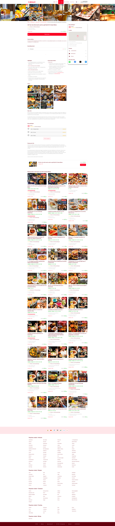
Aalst (30, 472)
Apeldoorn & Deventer (32, 448)
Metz (58, 507)
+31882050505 (77, 524)
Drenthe (44, 447)
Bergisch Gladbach (32, 494)
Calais (30, 511)
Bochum (30, 496)
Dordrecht (44, 445)
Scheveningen (60, 466)
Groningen (45, 461)
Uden (73, 447)
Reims (59, 512)
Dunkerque (45, 507)
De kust (30, 485)
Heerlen (44, 465)
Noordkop (59, 452)
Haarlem (44, 463)
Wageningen (74, 456)
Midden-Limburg (60, 448)
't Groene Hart (45, 459)
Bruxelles (30, 481)
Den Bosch (30, 465)
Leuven (59, 472)
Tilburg (73, 443)
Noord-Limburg (60, 454)
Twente (73, 445)
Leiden (59, 445)
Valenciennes (74, 511)
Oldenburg (73, 494)
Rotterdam (59, 465)
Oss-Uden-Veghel (60, 457)
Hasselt (44, 479)
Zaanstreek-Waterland (75, 461)
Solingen (30, 501)
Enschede (44, 452)
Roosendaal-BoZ (60, 463)
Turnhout (73, 477)
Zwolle (73, 466)
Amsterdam (31, 447)
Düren (44, 492)
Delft (29, 463)
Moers (59, 498)
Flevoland (44, 454)
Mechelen (59, 477)
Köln (58, 494)
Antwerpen (30, 474)
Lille (44, 512)
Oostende (59, 485)
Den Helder (45, 439)
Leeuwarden (60, 443)
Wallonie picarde (74, 483)
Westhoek (73, 485)
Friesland (44, 456)
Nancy (58, 509)
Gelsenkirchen (45, 498)
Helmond (44, 466)
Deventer (44, 441)
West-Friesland (74, 459)
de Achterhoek (31, 459)
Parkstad (59, 459)
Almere (30, 443)
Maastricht (59, 447)
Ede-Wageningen (46, 448)
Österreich (30, 518)
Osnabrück (73, 496)
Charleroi (30, 483)
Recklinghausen (74, 498)
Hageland (44, 476)
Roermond (59, 461)
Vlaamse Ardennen (75, 479)
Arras (30, 509)
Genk (44, 472)
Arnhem (30, 450)
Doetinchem (45, 443)
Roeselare (73, 474)
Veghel (73, 454)
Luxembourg (60, 476)
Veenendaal (74, 452)
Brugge (30, 477)
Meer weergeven (47, 138)
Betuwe (30, 456)
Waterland (73, 457)
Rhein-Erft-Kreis (74, 499)
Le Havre (44, 511)
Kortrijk (44, 483)
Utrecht (73, 448)
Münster (73, 492)
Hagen (44, 499)
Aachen (30, 490)
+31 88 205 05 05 (60, 72)
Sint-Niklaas (74, 476)
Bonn (29, 498)
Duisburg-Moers (45, 490)
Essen (44, 496)
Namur (59, 481)
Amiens (30, 507)
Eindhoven (44, 450)
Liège (58, 474)
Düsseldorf (45, 494)
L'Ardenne (45, 485)
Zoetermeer (74, 465)
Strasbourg (73, 509)
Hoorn (59, 441)
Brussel (30, 479)
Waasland (73, 481)
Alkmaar (30, 441)
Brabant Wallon (31, 476)
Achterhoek (31, 439)
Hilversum (59, 439)
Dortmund (30, 499)
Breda (30, 457)
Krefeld (59, 492)
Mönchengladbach (75, 490)
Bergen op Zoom (31, 454)
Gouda (44, 457)
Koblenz (59, 490)
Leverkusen (59, 496)
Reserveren (83, 164)
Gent (44, 474)
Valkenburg (74, 450)
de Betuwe (30, 461)
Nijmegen (59, 450)
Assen (30, 452)
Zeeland (73, 463)
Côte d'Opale (31, 512)
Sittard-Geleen (74, 441)
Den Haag (30, 466)
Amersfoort (31, 445)
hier (30, 65)
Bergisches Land (31, 492)
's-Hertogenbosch (75, 439)
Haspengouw (45, 477)
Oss (58, 456)
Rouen (73, 507)
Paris (58, 511)
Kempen (44, 481)
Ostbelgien (73, 472)
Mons (58, 479)
